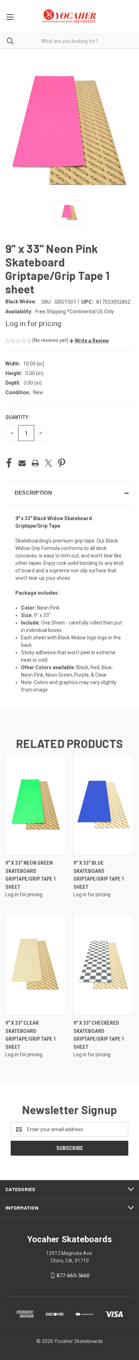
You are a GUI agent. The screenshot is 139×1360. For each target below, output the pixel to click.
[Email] (22, 463)
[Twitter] (48, 463)
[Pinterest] (61, 463)
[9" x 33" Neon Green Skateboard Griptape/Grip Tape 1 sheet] (36, 804)
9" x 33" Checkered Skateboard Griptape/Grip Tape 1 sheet (98, 1035)
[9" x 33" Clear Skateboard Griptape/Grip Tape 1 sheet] (36, 964)
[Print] (35, 463)
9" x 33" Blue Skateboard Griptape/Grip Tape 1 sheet (98, 875)
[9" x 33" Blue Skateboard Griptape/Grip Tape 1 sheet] (104, 804)
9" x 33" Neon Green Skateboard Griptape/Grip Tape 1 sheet (30, 875)
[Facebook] (8, 463)
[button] (89, 340)
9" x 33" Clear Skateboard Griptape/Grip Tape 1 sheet (30, 1035)
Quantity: (17, 417)
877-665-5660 (73, 1275)
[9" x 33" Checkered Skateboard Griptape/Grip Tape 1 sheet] (104, 964)
